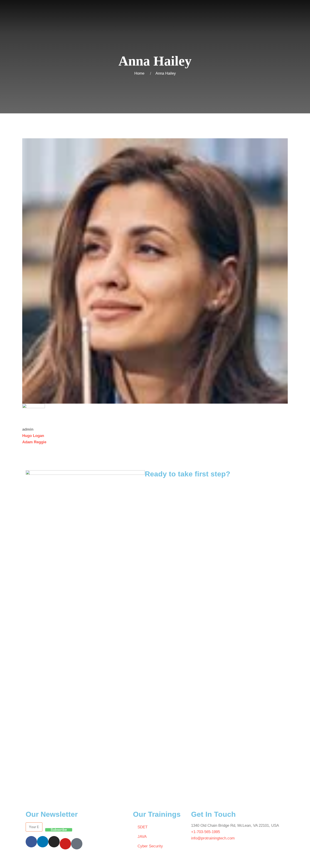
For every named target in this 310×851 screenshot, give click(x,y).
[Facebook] (31, 841)
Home (140, 73)
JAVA (142, 836)
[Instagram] (54, 841)
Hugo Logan (33, 436)
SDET (143, 827)
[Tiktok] (76, 843)
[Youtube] (65, 843)
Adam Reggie (34, 442)
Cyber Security (150, 846)
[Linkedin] (42, 841)
